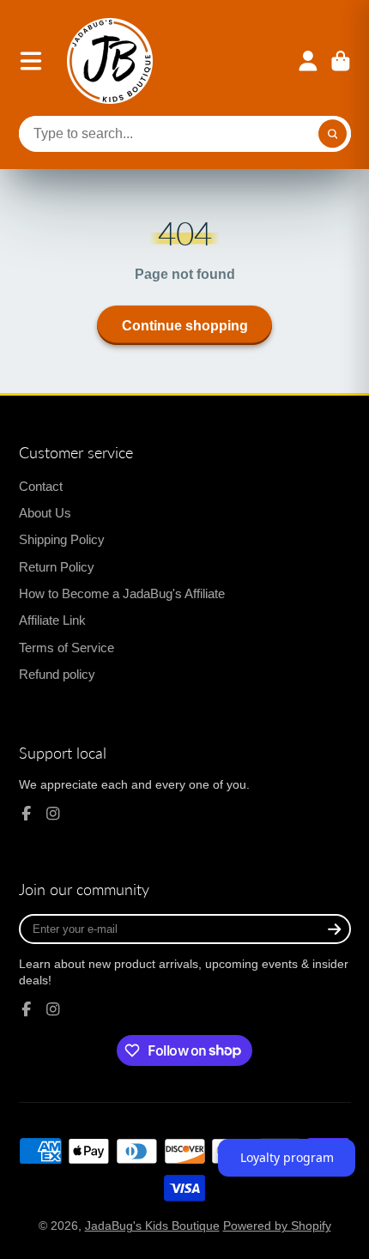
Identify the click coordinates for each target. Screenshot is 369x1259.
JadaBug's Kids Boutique (152, 1225)
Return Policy (56, 567)
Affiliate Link (52, 620)
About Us (45, 512)
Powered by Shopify (277, 1225)
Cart (340, 61)
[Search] (333, 133)
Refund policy (57, 674)
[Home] (110, 61)
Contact (41, 486)
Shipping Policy (62, 539)
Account (308, 61)
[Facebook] (26, 813)
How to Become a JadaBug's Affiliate (122, 593)
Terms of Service (66, 647)
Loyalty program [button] (287, 1157)
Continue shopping (185, 325)
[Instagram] (53, 813)
